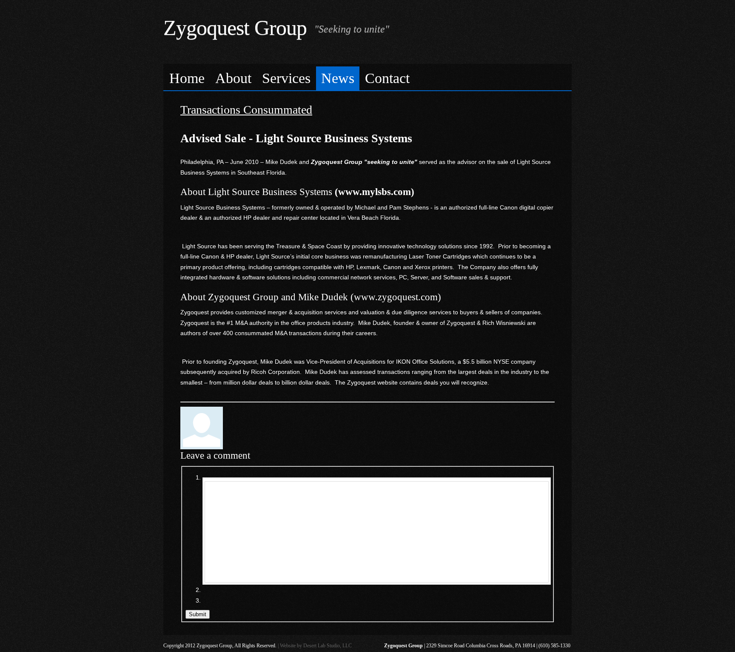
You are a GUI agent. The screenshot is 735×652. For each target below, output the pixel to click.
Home (187, 78)
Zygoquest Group (235, 28)
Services (286, 78)
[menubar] (367, 77)
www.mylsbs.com (374, 192)
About (233, 78)
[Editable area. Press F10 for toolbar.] (376, 532)
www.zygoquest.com (396, 297)
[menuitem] (187, 78)
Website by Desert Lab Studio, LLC (316, 646)
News (337, 78)
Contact (387, 78)
